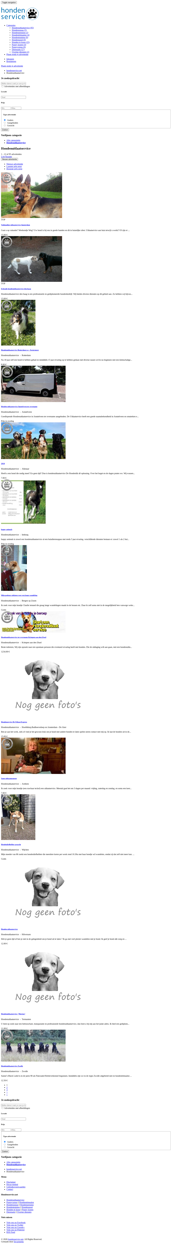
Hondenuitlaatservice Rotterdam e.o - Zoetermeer (20, 350)
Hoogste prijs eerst (14, 169)
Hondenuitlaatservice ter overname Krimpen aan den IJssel (23, 637)
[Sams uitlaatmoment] (33, 773)
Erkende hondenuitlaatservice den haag (16, 289)
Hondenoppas (19, 30)
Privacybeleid (12, 1184)
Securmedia (19, 1242)
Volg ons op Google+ (15, 1227)
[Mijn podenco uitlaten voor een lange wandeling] (14, 590)
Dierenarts (18, 49)
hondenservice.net (15, 1239)
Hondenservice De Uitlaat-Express (14, 722)
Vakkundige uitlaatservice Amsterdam (15, 225)
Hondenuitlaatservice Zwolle (12, 1066)
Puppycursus (19, 47)
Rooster (8, 156)
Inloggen (10, 59)
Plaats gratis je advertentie (17, 54)
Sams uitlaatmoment (9, 778)
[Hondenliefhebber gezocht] (18, 839)
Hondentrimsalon (20, 35)
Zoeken (5, 130)
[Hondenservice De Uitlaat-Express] (44, 717)
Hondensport (19, 40)
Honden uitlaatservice (9, 929)
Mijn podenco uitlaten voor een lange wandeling (19, 595)
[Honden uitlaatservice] (44, 924)
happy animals (6, 529)
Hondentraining (20, 37)
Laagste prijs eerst (14, 166)
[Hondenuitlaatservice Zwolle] (33, 1061)
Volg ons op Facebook (16, 1222)
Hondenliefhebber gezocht (11, 844)
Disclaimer (11, 1182)
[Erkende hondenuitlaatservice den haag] (31, 281)
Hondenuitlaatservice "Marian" (13, 1014)
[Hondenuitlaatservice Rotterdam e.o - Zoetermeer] (18, 345)
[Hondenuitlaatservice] (44, 1008)
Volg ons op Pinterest (15, 1230)
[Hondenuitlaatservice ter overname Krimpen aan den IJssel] (33, 632)
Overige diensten (20, 52)
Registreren (11, 61)
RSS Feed (10, 1232)
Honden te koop (21, 42)
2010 (3, 464)
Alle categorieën (13, 140)
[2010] (33, 458)
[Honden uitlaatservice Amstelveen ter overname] (33, 401)
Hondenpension (20, 32)
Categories (10, 25)
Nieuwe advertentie (9, 159)
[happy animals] (24, 524)
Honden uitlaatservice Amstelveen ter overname (19, 407)
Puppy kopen (19, 45)
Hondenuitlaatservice (23, 28)
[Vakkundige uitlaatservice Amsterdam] (31, 217)
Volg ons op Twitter (14, 1225)
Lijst (3, 156)
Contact (9, 1189)
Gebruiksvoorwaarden (15, 1187)
